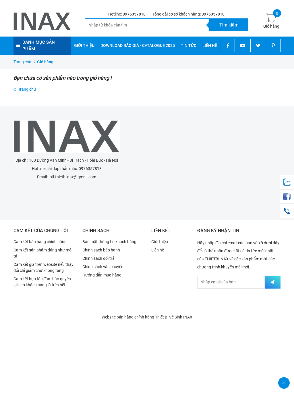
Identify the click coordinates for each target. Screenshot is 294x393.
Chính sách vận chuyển (102, 266)
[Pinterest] (273, 45)
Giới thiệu (159, 241)
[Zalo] (287, 182)
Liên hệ (157, 250)
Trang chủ (27, 89)
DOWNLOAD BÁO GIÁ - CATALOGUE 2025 (137, 45)
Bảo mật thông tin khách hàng (109, 241)
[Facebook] (228, 45)
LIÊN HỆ (209, 45)
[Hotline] (287, 211)
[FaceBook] (287, 196)
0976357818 (134, 14)
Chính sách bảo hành (101, 250)
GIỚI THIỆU (84, 45)
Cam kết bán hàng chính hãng (40, 241)
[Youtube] (242, 45)
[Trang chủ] (66, 136)
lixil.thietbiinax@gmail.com (72, 177)
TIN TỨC (188, 45)
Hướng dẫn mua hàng (101, 275)
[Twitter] (258, 45)
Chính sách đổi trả (98, 258)
